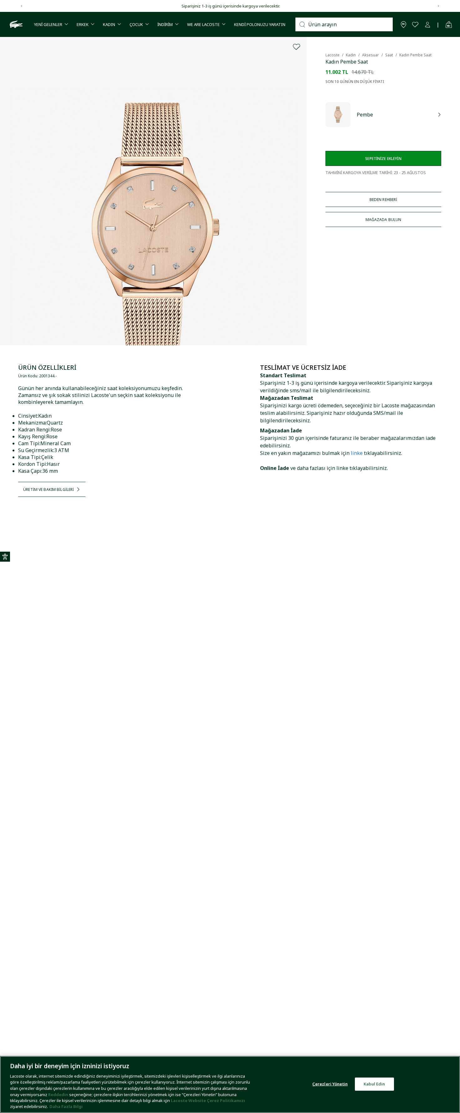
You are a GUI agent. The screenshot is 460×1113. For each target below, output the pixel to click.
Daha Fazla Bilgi (66, 1106)
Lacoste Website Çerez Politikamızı (208, 1100)
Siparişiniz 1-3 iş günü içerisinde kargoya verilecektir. (230, 6)
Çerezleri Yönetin (330, 1084)
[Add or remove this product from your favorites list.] (296, 47)
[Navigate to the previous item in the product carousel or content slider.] (21, 6)
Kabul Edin (374, 1084)
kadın (351, 55)
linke (357, 453)
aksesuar (370, 55)
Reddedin (58, 1094)
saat (389, 55)
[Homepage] (15, 24)
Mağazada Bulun (383, 219)
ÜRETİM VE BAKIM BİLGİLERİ (48, 489)
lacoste (332, 55)
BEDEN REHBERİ (383, 199)
